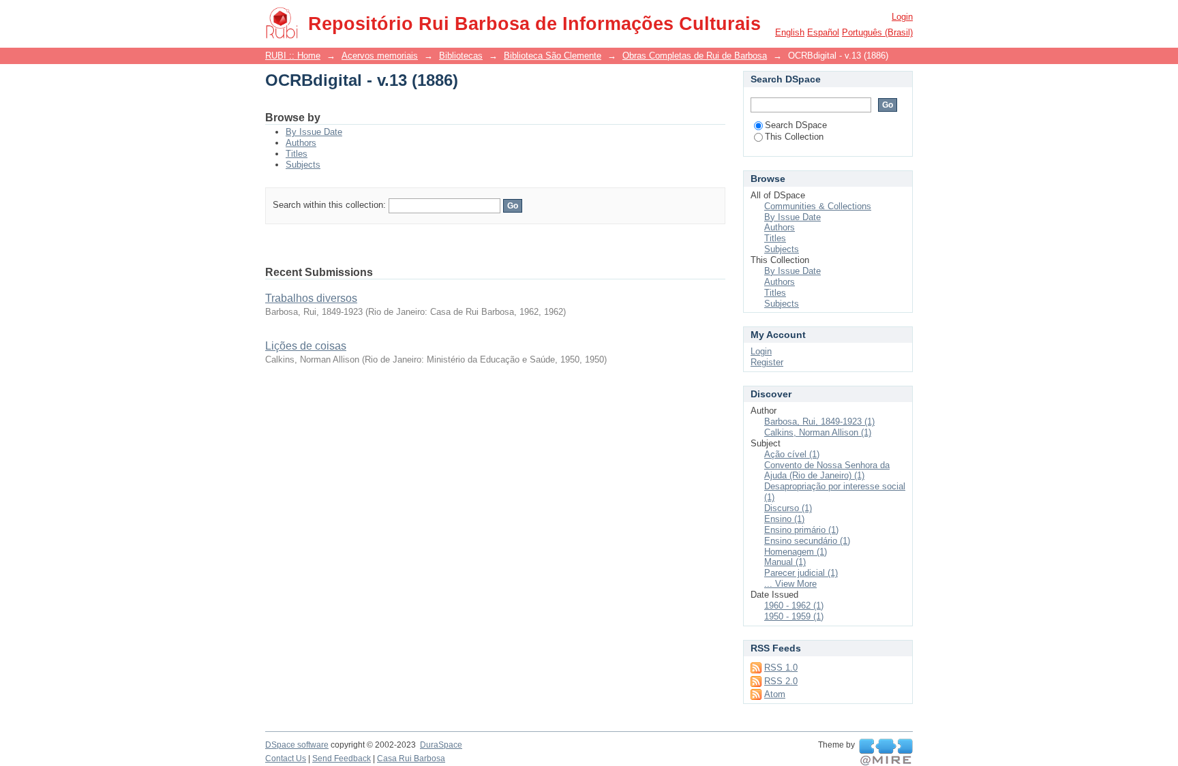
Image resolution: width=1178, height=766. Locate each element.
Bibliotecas (461, 55)
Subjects (303, 164)
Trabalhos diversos (311, 298)
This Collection (794, 137)
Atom (774, 694)
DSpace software (297, 745)
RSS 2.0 (781, 681)
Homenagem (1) (795, 552)
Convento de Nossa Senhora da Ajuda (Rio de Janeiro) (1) (827, 470)
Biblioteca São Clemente (552, 55)
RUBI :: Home (292, 55)
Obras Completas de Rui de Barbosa (694, 55)
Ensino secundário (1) (807, 541)
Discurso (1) (788, 508)
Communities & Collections (817, 206)
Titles (296, 154)
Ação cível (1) (791, 454)
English (789, 32)
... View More (790, 584)
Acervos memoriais (380, 55)
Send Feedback (341, 758)
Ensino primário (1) (801, 530)
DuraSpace (441, 745)
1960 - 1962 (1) (794, 605)
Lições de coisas (305, 346)
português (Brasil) (877, 32)
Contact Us (285, 758)
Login (902, 17)
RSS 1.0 (781, 667)
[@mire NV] (886, 752)
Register (767, 362)
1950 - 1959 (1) (794, 616)
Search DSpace (796, 125)
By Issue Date (314, 132)
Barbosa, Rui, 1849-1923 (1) (819, 421)
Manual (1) (785, 562)
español (823, 32)
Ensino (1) (784, 519)
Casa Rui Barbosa (411, 758)
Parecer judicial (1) (801, 573)
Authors (301, 143)
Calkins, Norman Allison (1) (817, 432)
